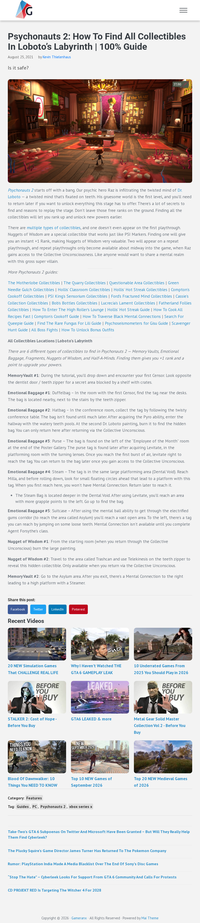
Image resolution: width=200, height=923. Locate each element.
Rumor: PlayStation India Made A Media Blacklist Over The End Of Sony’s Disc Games (83, 863)
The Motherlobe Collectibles (34, 282)
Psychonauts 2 (20, 190)
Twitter (38, 609)
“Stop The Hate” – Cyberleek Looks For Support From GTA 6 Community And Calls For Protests (92, 876)
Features (34, 797)
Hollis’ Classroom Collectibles (84, 289)
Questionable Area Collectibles (136, 282)
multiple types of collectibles (53, 227)
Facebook (18, 609)
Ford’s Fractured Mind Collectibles (141, 296)
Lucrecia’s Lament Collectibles (128, 303)
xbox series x (80, 806)
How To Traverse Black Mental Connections (122, 316)
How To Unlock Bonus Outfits (87, 330)
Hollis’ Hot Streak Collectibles (140, 289)
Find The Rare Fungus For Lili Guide (69, 323)
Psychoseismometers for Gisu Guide (136, 323)
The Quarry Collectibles (84, 282)
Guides (23, 806)
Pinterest (78, 609)
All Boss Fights (44, 330)
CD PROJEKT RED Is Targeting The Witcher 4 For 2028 (54, 890)
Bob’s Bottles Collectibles (74, 303)
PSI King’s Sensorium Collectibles (77, 296)
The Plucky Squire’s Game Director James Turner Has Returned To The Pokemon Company (87, 850)
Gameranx (79, 918)
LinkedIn (57, 609)
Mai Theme (150, 918)
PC (34, 806)
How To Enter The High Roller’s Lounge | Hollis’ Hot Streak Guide (91, 309)
